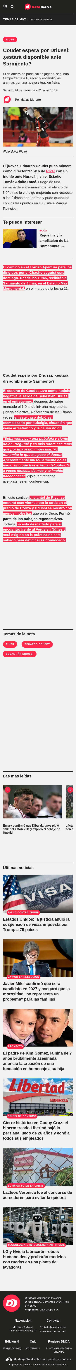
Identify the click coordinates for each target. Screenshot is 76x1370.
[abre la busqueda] (12, 6)
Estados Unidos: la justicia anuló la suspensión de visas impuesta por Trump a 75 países (36, 924)
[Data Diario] (38, 7)
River (50, 171)
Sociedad (28, 1327)
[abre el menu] (5, 6)
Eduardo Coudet (37, 644)
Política (18, 1327)
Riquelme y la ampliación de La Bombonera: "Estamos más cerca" (53, 246)
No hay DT (31, 1330)
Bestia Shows (17, 1330)
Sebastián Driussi (20, 653)
